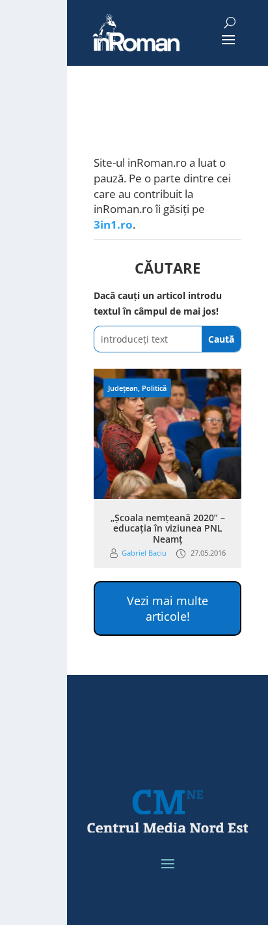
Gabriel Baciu (144, 553)
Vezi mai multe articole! (167, 608)
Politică (154, 388)
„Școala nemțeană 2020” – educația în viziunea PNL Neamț (168, 528)
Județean (123, 388)
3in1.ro (113, 224)
